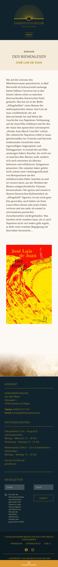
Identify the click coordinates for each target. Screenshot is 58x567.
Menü (29, 34)
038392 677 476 (21, 409)
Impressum (16, 543)
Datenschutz (33, 543)
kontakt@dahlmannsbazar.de (26, 413)
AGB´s (47, 543)
